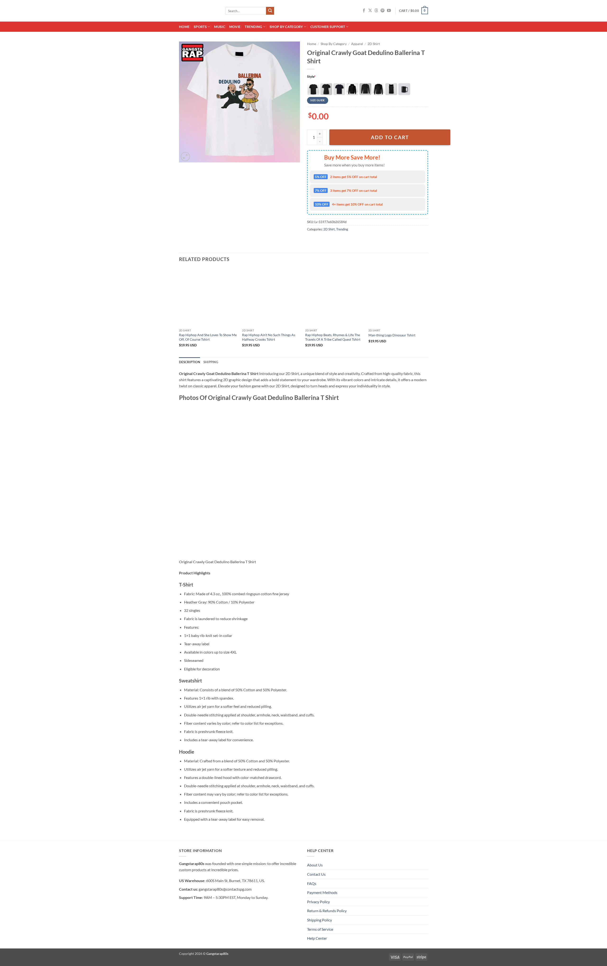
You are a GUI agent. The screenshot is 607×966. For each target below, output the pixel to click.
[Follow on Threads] (376, 11)
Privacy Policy (318, 901)
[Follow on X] (370, 11)
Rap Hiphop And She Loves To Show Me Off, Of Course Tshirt (208, 337)
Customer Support (327, 27)
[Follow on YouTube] (389, 11)
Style (311, 76)
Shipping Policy (319, 920)
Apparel (357, 44)
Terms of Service (320, 929)
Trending (253, 27)
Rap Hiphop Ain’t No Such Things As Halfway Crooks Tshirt (268, 337)
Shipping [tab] (210, 362)
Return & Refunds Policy (327, 910)
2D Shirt (374, 44)
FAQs (311, 883)
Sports (200, 27)
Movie (234, 27)
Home (184, 27)
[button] (413, 11)
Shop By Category (286, 27)
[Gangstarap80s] (198, 11)
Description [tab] (189, 362)
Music (219, 27)
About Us (315, 865)
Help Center (317, 938)
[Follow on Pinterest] (382, 11)
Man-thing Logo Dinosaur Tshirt (391, 335)
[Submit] (270, 11)
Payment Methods (322, 892)
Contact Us (316, 874)
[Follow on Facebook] (364, 11)
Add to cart (390, 137)
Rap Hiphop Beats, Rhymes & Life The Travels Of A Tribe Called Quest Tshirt (332, 337)
